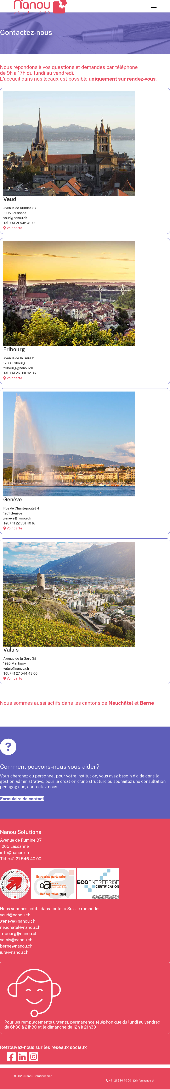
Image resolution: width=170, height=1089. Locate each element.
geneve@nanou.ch (17, 921)
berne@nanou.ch (16, 946)
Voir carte (14, 228)
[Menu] (154, 7)
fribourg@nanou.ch (19, 933)
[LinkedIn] (22, 1057)
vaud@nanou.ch (15, 914)
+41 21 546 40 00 (24, 858)
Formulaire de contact (22, 798)
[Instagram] (33, 1057)
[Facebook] (11, 1057)
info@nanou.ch (14, 852)
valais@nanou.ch (16, 939)
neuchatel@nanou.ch (20, 927)
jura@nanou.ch (14, 952)
